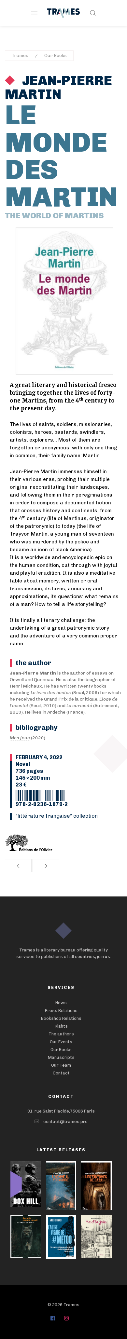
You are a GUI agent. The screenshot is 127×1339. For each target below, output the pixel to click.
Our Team (61, 1065)
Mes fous (20, 738)
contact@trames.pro (65, 1121)
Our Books (55, 55)
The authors (61, 1034)
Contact (61, 1073)
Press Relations (61, 1010)
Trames (20, 55)
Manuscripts (61, 1057)
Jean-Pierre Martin (58, 87)
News (61, 1002)
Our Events (61, 1041)
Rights (61, 1026)
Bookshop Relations (61, 1018)
